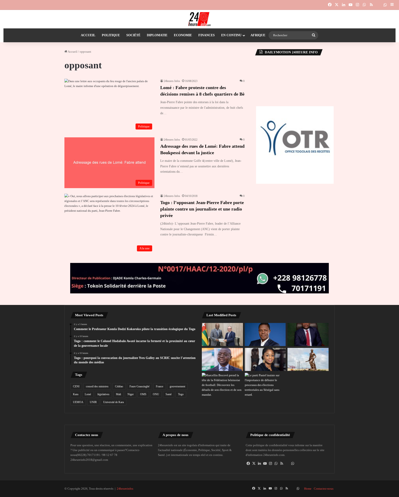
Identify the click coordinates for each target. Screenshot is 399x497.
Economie (183, 35)
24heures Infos (172, 81)
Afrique (258, 35)
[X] (254, 463)
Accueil (88, 35)
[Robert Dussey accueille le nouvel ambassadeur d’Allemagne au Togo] (222, 334)
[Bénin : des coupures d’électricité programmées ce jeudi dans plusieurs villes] (308, 359)
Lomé (88, 394)
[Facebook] (248, 463)
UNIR (93, 402)
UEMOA (78, 402)
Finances (206, 35)
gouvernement (177, 386)
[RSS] (281, 463)
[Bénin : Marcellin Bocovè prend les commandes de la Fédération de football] (222, 385)
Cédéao (119, 386)
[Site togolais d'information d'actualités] (199, 19)
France (159, 386)
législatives (103, 394)
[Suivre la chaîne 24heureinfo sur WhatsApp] (293, 463)
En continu (231, 35)
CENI (76, 386)
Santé (169, 394)
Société (133, 35)
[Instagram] (270, 463)
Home (307, 488)
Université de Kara (113, 402)
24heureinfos (125, 488)
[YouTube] (265, 463)
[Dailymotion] (378, 4)
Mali (118, 394)
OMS (143, 394)
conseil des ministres (97, 386)
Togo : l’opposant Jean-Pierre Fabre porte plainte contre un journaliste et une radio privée (202, 209)
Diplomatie (157, 35)
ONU (156, 394)
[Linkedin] (259, 463)
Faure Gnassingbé (139, 386)
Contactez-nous (323, 488)
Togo (181, 394)
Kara (75, 394)
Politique (111, 35)
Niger (130, 394)
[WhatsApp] (276, 463)
